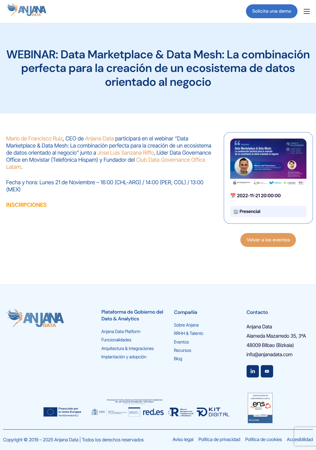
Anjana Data (99, 138)
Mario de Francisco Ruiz (34, 138)
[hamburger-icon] (307, 11)
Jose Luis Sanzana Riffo (126, 153)
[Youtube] (267, 371)
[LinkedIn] (253, 371)
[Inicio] (26, 11)
